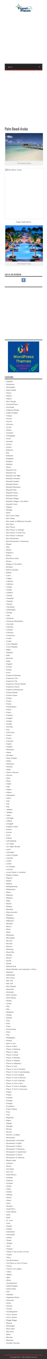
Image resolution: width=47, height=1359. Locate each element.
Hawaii (8, 752)
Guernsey (9, 741)
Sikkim (8, 1200)
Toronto (9, 1266)
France (8, 710)
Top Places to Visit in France (16, 1263)
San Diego (10, 1169)
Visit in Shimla (11, 1317)
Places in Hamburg (13, 1049)
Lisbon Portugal (12, 855)
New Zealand (11, 986)
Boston (8, 561)
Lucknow (9, 869)
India (8, 787)
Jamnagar (9, 818)
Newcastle (10, 989)
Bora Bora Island (12, 558)
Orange (9, 1015)
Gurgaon (9, 747)
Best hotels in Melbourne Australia (18, 521)
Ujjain (8, 1277)
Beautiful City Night (13, 476)
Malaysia (9, 895)
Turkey (8, 1272)
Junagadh (9, 824)
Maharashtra (10, 889)
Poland (8, 1092)
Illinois (8, 781)
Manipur (9, 906)
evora (8, 672)
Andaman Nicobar (12, 410)
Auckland (9, 433)
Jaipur (8, 815)
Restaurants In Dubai (14, 1143)
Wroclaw (9, 1337)
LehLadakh (10, 852)
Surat (8, 1223)
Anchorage (10, 407)
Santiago (9, 1178)
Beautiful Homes (12, 484)
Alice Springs (11, 401)
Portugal (9, 1100)
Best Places (10, 527)
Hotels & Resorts (12, 772)
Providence (10, 1106)
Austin (8, 439)
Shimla (8, 1197)
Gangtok (9, 718)
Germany (9, 727)
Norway (9, 1001)
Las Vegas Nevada (13, 847)
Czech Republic (12, 644)
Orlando (9, 1018)
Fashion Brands (12, 692)
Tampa (8, 1240)
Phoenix (9, 1041)
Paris (8, 1021)
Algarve (9, 399)
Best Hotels (10, 518)
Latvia (8, 849)
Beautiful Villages (12, 498)
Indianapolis (10, 795)
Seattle (8, 1186)
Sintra (8, 1203)
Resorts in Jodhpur (13, 1135)
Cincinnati (9, 624)
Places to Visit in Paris (14, 1083)
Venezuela (10, 1300)
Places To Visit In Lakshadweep (18, 1072)
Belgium (9, 507)
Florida (8, 701)
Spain (8, 1215)
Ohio (8, 1006)
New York (9, 981)
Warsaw (9, 1323)
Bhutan (8, 550)
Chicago (9, 613)
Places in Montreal (13, 1058)
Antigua (9, 416)
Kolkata (9, 838)
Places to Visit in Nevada (15, 1080)
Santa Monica (11, 1175)
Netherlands (10, 975)
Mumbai (9, 955)
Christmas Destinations (14, 621)
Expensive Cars (12, 678)
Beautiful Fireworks (13, 478)
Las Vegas (10, 844)
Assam (8, 427)
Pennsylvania (11, 1029)
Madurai (9, 884)
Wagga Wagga (11, 1320)
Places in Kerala (12, 1055)
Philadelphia (10, 1038)
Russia (8, 1166)
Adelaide (9, 381)
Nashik (8, 961)
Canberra (9, 593)
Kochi (8, 835)
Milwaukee (10, 935)
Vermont (9, 1306)
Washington (10, 1326)
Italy (7, 804)
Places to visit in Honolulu (15, 1069)
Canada (9, 587)
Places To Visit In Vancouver (16, 1089)
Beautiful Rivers (12, 496)
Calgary (9, 578)
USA (8, 1292)
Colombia (9, 627)
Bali (7, 453)
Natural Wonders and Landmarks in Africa (21, 969)
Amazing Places (12, 404)
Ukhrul (8, 1280)
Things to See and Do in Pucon (17, 1252)
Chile (8, 615)
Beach (8, 467)
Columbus (10, 633)
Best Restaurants (12, 538)
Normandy (10, 992)
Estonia (9, 667)
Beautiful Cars (11, 470)
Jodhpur (9, 821)
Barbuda (9, 464)
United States (11, 1289)
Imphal (8, 784)
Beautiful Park (11, 490)
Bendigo (9, 510)
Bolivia (8, 556)
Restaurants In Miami (14, 1146)
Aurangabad (10, 436)
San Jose (9, 1172)
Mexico (9, 926)
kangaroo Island (12, 827)
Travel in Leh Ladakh (13, 1269)
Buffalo (8, 573)
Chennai (9, 604)
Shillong (9, 1195)
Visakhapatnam (12, 1312)
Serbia (8, 1189)
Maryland (9, 909)
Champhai (10, 598)
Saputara (9, 1180)
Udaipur (9, 1275)
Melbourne (10, 921)
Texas (8, 1246)
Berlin (8, 513)
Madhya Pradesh (12, 875)
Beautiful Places (12, 493)
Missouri (9, 941)
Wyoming (9, 1340)
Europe (8, 670)
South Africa (10, 1209)
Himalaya (9, 755)
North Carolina (11, 995)
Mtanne (28, 222)
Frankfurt (9, 715)
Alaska (8, 393)
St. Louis (9, 1220)
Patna (8, 1026)
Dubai (8, 661)
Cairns (8, 575)
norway (8, 1003)
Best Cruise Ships (12, 516)
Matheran (9, 915)
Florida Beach (11, 707)
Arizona (9, 419)
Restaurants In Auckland (15, 1140)
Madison (9, 878)
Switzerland (10, 1232)
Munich (9, 958)
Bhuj (8, 547)
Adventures (10, 384)
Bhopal (8, 544)
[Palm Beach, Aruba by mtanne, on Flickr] (23, 193)
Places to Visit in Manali (15, 1075)
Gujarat (9, 744)
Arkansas (9, 424)
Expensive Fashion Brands (16, 684)
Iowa (8, 801)
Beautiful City (11, 473)
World (8, 1334)
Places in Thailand (13, 1061)
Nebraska (9, 972)
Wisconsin (10, 1332)
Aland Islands (11, 390)
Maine (8, 892)
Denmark (9, 658)
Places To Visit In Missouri (16, 1078)
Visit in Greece (11, 1314)
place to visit (11, 1043)
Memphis (9, 924)
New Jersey (10, 978)
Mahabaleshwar (12, 886)
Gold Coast (10, 732)
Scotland (9, 1183)
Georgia (9, 721)
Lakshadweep (11, 841)
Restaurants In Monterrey (15, 1149)
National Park (11, 966)
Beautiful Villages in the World (17, 501)
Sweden (9, 1226)
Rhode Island (11, 1160)
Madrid (8, 881)
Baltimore (9, 456)
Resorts (9, 1129)
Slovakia (9, 1206)
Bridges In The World (14, 564)
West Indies (10, 1329)
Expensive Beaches (13, 675)
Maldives (9, 898)
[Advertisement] (23, 37)
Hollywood (10, 764)
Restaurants (10, 1138)
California (9, 581)
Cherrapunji (10, 607)
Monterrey (10, 949)
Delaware (9, 653)
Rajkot (8, 1120)
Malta (8, 901)
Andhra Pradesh (12, 413)
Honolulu (9, 767)
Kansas (9, 829)
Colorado (9, 630)
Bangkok (9, 461)
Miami (8, 929)
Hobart (8, 761)
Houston (9, 775)
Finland (9, 698)
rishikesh (9, 1163)
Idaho (8, 778)
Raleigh (9, 1123)
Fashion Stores (11, 695)
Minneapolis (10, 938)
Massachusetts (11, 912)
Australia (9, 441)
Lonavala (9, 858)
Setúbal (9, 1192)
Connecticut (10, 635)
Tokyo (8, 1257)
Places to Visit (11, 1066)
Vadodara (9, 1294)
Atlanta (8, 430)
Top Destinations (12, 1260)
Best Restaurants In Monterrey (17, 541)
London (9, 861)
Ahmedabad (10, 387)
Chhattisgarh (10, 610)
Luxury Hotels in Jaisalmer (16, 872)
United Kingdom (12, 1286)
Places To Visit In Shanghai (16, 1086)
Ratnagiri (9, 1126)
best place (10, 524)
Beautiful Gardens (12, 481)
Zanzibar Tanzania (13, 1343)
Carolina (9, 595)
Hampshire (10, 750)
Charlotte (9, 601)
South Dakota (11, 1212)
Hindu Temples (11, 758)
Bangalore (10, 458)
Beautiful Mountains (13, 487)
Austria (8, 444)
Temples (9, 1243)
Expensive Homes (13, 687)
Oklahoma (10, 1012)
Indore (8, 798)
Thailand (9, 1249)
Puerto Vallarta (11, 1109)
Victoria (9, 1309)
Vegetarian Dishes (12, 1297)
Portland (9, 1098)
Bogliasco (9, 553)
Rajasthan (10, 1118)
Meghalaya (10, 918)
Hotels (8, 769)
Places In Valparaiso (13, 1063)
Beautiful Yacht (11, 504)
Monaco (9, 946)
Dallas (8, 650)
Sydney (9, 1237)
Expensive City (11, 681)
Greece (9, 735)
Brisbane (9, 567)
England (9, 664)
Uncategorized (11, 1283)
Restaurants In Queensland (16, 1152)
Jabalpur (9, 809)
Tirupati (9, 1255)
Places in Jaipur (12, 1052)
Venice (8, 1303)
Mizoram (9, 944)
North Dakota (11, 998)
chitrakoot (9, 618)
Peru (8, 1035)
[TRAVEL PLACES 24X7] (23, 10)
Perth (8, 1032)
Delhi (8, 655)
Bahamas (9, 450)
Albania (9, 396)
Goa (7, 730)
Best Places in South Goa (15, 533)
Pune (8, 1112)
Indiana (9, 789)
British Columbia (12, 570)
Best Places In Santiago (15, 530)
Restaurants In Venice (14, 1155)
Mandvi (9, 904)
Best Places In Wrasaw (14, 536)
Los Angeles (10, 867)
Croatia (8, 638)
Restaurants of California (15, 1158)
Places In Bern (11, 1046)
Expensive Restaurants (14, 690)
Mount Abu (10, 952)
